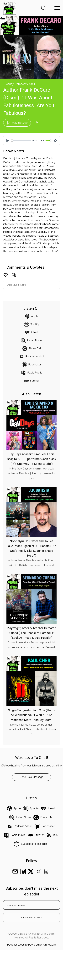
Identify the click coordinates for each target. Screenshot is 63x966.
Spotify (34, 324)
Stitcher (34, 380)
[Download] (37, 123)
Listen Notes (34, 340)
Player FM (35, 348)
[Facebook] (23, 871)
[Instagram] (38, 871)
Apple (34, 316)
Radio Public (34, 372)
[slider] (21, 140)
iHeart (34, 332)
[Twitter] (30, 871)
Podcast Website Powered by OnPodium (31, 944)
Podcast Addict (34, 356)
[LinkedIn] (46, 871)
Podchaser (34, 364)
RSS (55, 835)
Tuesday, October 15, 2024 (19, 84)
